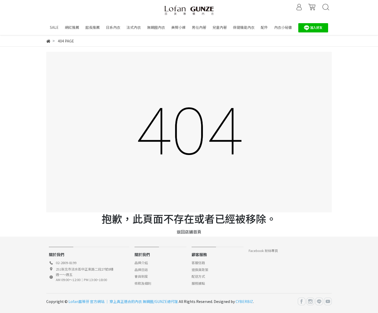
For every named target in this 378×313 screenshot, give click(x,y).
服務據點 (198, 283)
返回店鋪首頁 (189, 232)
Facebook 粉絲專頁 (263, 250)
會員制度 (141, 276)
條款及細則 (142, 283)
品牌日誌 (141, 269)
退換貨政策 (200, 269)
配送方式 (198, 276)
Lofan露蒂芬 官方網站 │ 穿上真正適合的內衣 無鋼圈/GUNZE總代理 (123, 301)
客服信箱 (198, 262)
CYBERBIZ (244, 301)
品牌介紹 (141, 262)
